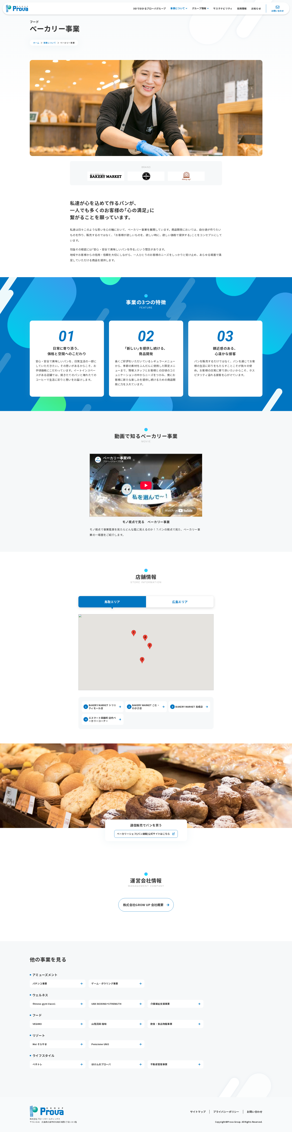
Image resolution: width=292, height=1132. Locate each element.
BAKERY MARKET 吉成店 (187, 706)
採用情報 (242, 8)
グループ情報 (199, 8)
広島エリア (180, 601)
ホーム (36, 42)
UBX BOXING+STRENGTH (106, 1003)
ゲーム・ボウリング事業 (104, 983)
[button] (133, 633)
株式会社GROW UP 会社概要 (143, 904)
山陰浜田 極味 (98, 1024)
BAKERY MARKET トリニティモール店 (100, 706)
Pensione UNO (100, 1044)
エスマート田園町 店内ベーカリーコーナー (100, 719)
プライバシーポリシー (226, 1112)
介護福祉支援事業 (160, 1003)
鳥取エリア (112, 601)
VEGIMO (37, 1024)
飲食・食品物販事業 (161, 1024)
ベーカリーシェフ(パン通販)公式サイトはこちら (143, 833)
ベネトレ (37, 1064)
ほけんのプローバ (101, 1064)
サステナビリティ (223, 8)
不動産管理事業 (158, 1064)
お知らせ (256, 8)
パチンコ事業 (40, 983)
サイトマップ (198, 1112)
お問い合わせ (277, 10)
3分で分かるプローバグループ (149, 8)
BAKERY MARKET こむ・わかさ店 (144, 706)
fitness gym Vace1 (44, 1003)
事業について (177, 8)
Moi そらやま (40, 1044)
